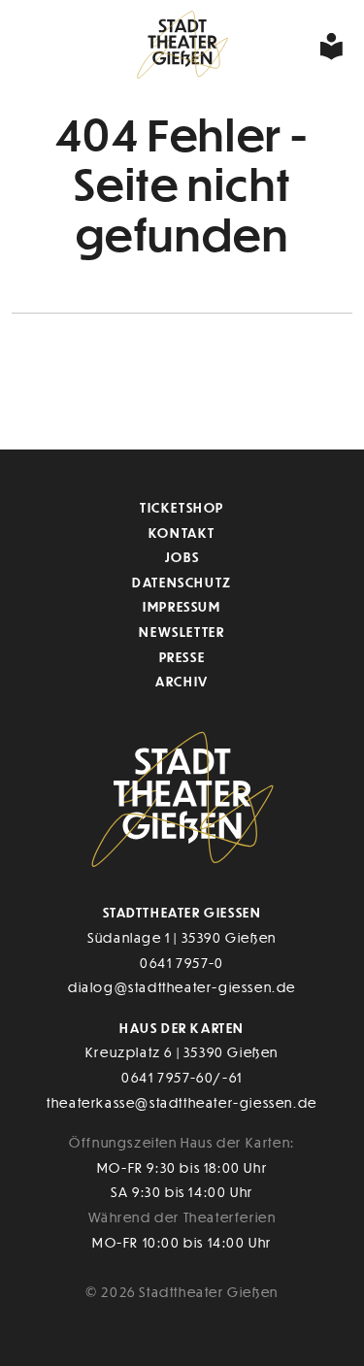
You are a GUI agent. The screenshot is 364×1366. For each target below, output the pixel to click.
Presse (182, 657)
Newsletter (181, 631)
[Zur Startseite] (182, 45)
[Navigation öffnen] (302, 45)
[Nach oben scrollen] (334, 392)
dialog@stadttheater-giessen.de (182, 987)
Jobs (182, 557)
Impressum (181, 606)
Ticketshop (182, 507)
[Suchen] (273, 45)
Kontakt (182, 532)
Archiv (182, 681)
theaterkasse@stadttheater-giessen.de (182, 1102)
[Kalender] (68, 45)
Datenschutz (182, 582)
